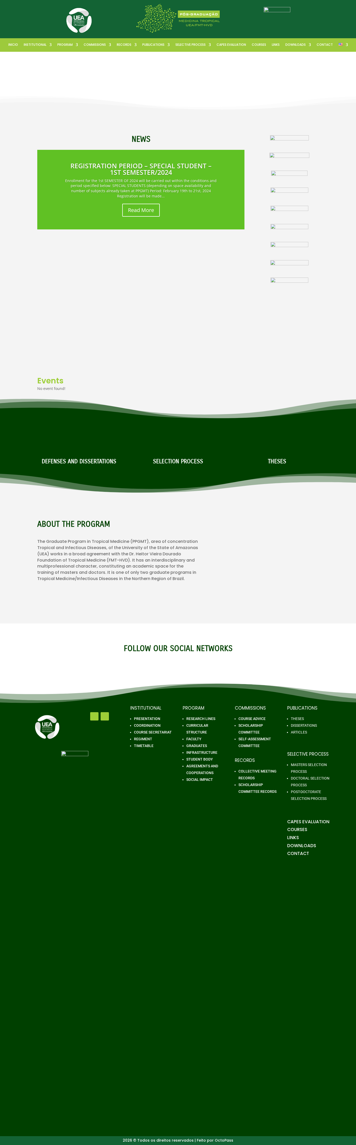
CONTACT (325, 45)
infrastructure (201, 752)
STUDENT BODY (199, 759)
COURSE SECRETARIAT (153, 732)
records (124, 45)
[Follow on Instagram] (105, 716)
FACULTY (193, 739)
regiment (143, 739)
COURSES (259, 45)
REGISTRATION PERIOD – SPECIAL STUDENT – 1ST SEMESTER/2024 (141, 169)
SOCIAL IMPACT (199, 779)
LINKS (276, 45)
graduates (196, 746)
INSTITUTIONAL (35, 45)
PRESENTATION (147, 719)
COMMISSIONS (95, 45)
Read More (141, 210)
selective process (190, 45)
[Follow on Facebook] (94, 716)
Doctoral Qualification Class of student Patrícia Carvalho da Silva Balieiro (120, 289)
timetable (144, 746)
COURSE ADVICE (252, 719)
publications (153, 45)
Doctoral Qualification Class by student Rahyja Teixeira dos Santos (113, 336)
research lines (200, 719)
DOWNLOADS (295, 45)
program (65, 45)
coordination (147, 725)
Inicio (13, 45)
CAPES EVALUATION (231, 45)
